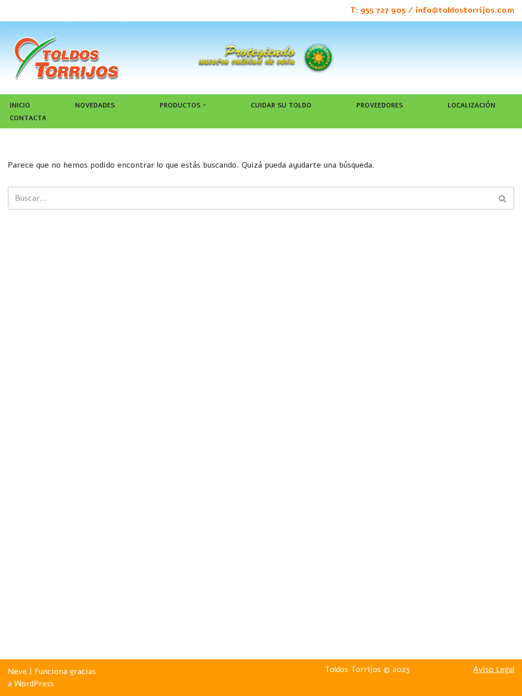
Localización (471, 105)
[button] (204, 104)
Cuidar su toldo (281, 105)
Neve (17, 671)
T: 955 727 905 (378, 10)
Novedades (95, 105)
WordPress (34, 683)
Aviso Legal (493, 669)
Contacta (28, 118)
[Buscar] (502, 198)
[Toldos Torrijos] (66, 58)
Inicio (20, 105)
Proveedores (379, 105)
